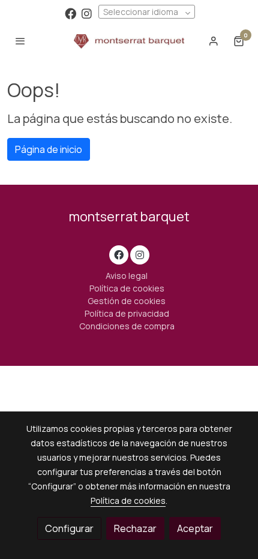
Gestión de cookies (127, 300)
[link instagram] (87, 13)
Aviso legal (127, 275)
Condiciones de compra (127, 326)
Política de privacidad (127, 313)
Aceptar (195, 528)
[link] (129, 41)
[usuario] (213, 40)
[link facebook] (70, 13)
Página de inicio (48, 149)
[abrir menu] (20, 40)
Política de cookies (126, 288)
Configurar (69, 528)
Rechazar (135, 528)
